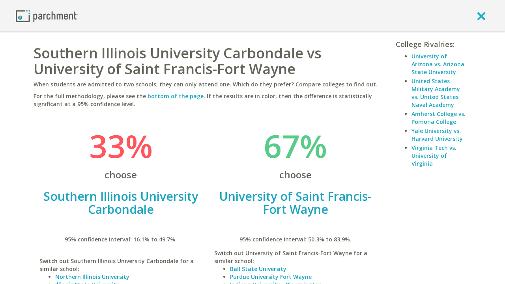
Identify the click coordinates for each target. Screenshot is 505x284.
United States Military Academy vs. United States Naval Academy (435, 92)
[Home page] (47, 15)
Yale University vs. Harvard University (437, 134)
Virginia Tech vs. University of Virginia (433, 155)
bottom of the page (176, 96)
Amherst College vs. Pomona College (438, 117)
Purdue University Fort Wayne (271, 276)
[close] (481, 16)
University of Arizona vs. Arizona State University (437, 64)
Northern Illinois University (92, 276)
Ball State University (258, 269)
